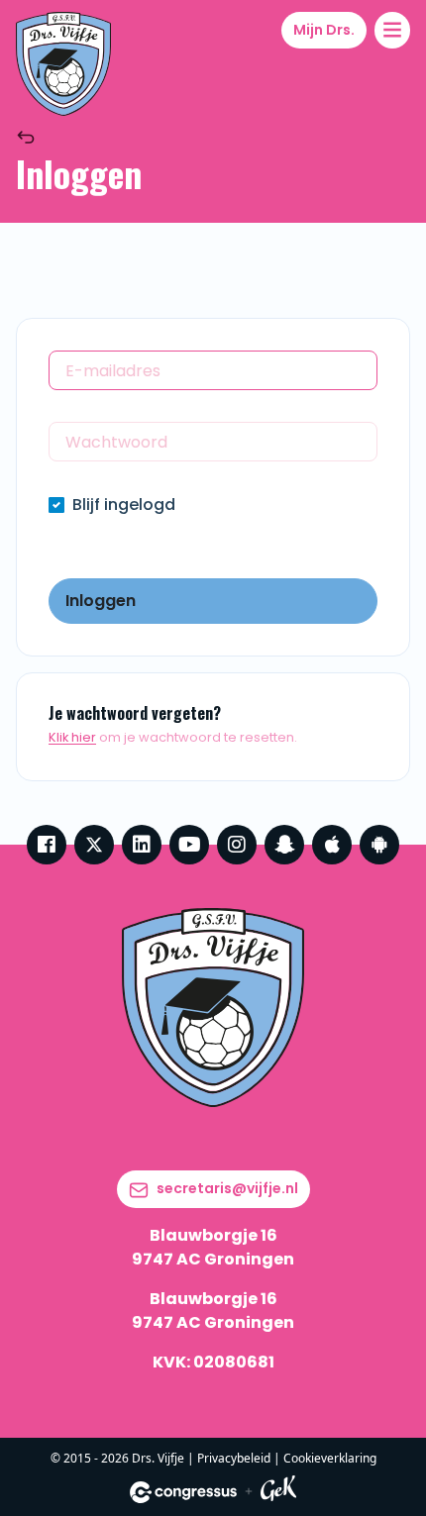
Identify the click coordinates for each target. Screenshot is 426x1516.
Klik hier (72, 737)
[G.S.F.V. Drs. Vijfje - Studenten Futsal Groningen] (63, 64)
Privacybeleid (233, 1458)
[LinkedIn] (141, 844)
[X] (94, 844)
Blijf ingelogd (123, 504)
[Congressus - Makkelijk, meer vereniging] (183, 1492)
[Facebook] (46, 844)
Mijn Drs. (324, 30)
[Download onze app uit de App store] (332, 844)
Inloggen (100, 600)
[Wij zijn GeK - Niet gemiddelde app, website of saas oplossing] (278, 1491)
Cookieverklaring (329, 1458)
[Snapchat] (284, 844)
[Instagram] (237, 844)
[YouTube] (189, 844)
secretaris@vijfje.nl (227, 1188)
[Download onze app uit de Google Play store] (379, 844)
